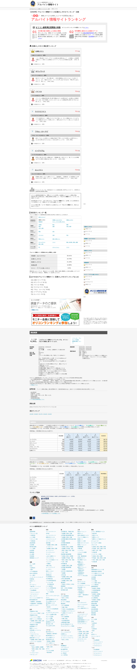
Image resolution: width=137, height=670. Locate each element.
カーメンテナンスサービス (52, 595)
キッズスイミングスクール (67, 637)
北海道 (40, 224)
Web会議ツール (81, 587)
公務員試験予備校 (65, 622)
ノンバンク (38, 586)
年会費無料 (33, 590)
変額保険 (93, 613)
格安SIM (94, 533)
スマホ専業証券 (33, 571)
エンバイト (39, 170)
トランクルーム (50, 558)
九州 (43, 620)
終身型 (94, 588)
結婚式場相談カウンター (84, 620)
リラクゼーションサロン (67, 635)
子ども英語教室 (65, 596)
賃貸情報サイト (33, 626)
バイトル (38, 91)
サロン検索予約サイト (83, 608)
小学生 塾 (63, 575)
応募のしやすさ (88, 226)
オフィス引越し (50, 616)
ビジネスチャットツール (84, 585)
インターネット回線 (96, 554)
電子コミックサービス (51, 605)
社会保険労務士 (70, 609)
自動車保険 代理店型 (96, 571)
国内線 (48, 641)
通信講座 (63, 603)
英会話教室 (63, 599)
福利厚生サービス (50, 622)
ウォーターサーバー (51, 531)
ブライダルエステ (82, 602)
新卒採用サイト (81, 565)
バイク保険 (32, 537)
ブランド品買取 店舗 (51, 614)
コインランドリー (50, 541)
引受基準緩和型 (96, 590)
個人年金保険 (94, 611)
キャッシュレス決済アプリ (36, 597)
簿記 (66, 607)
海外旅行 (55, 633)
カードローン (33, 584)
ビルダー (33, 645)
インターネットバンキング (36, 577)
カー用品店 (63, 653)
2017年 (40, 414)
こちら (86, 27)
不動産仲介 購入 (34, 615)
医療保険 (32, 552)
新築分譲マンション (35, 637)
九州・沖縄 (41, 228)
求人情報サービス (82, 559)
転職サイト (80, 539)
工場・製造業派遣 (82, 556)
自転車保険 (32, 543)
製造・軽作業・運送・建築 (72, 242)
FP (62, 605)
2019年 (31, 414)
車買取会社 (49, 575)
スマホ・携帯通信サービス (98, 531)
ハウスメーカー (35, 652)
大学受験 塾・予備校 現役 (67, 531)
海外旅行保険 (33, 546)
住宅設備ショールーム (35, 630)
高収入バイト (41, 239)
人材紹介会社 (81, 570)
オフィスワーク (42, 242)
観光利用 (49, 652)
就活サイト (80, 533)
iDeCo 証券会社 (34, 573)
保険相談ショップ (34, 558)
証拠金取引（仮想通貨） (37, 603)
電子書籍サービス (50, 603)
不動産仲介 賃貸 (34, 624)
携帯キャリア (95, 537)
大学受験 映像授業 (65, 543)
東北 (53, 224)
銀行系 (32, 586)
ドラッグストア (65, 647)
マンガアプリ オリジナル (52, 612)
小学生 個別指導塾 (65, 578)
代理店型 (33, 535)
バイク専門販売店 (51, 588)
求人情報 (84, 660)
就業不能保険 (94, 601)
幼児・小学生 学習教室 (66, 588)
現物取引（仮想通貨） (36, 601)
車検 (47, 593)
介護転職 (80, 548)
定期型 (98, 588)
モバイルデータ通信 (96, 543)
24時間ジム (64, 634)
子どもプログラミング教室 (67, 626)
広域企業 (94, 552)
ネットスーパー (50, 550)
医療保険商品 (94, 586)
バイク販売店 (49, 586)
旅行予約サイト (50, 631)
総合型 (48, 607)
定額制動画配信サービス (52, 599)
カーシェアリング (50, 567)
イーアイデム (39, 151)
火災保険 (32, 544)
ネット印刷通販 (81, 583)
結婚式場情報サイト (83, 621)
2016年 (45, 414)
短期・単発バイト (56, 239)
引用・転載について (76, 660)
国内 (48, 646)
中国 (105, 548)
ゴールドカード (35, 594)
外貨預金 (32, 579)
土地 (43, 613)
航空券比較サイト (50, 635)
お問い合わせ (68, 660)
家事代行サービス (50, 537)
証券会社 (33, 567)
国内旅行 (49, 633)
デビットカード (33, 596)
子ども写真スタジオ (51, 601)
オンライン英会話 (65, 601)
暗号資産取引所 (33, 599)
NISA (31, 565)
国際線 (53, 641)
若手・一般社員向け (84, 594)
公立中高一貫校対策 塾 (66, 571)
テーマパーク (81, 641)
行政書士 (64, 611)
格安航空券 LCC (50, 639)
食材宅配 (48, 543)
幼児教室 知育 (64, 590)
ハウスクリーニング (51, 539)
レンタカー (49, 569)
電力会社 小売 (49, 623)
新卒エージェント (82, 568)
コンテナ (49, 561)
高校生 (63, 584)
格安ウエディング (82, 616)
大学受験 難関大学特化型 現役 (68, 539)
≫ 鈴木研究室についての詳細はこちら (50, 513)
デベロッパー (34, 654)
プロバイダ (94, 544)
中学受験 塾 (64, 563)
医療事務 (67, 605)
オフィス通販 (49, 618)
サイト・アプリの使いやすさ (58, 221)
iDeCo (92, 626)
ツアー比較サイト (50, 643)
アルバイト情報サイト (83, 537)
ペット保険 (32, 548)
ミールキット (49, 546)
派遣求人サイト (81, 558)
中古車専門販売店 (51, 580)
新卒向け (81, 596)
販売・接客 (41, 244)
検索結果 (40, 221)
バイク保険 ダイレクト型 (97, 573)
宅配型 (48, 563)
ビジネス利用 (50, 650)
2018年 (36, 414)
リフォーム (32, 632)
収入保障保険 (95, 596)
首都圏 (32, 620)
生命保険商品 (94, 592)
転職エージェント (82, 544)
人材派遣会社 (81, 573)
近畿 (53, 226)
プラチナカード (98, 645)
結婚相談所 (80, 618)
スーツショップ (65, 651)
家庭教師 (63, 586)
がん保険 (32, 554)
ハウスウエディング (83, 614)
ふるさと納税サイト (51, 556)
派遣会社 (80, 554)
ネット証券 (32, 564)
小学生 (72, 584)
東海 (40, 226)
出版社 (48, 610)
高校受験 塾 (64, 544)
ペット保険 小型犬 (96, 582)
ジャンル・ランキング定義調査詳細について (76, 340)
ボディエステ (81, 606)
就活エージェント (82, 531)
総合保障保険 (94, 609)
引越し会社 (49, 565)
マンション (33, 613)
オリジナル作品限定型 (52, 608)
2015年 (50, 414)
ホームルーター (95, 541)
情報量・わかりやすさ (57, 220)
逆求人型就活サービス (83, 535)
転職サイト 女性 (82, 541)
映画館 (79, 629)
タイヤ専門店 (64, 655)
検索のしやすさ (69, 220)
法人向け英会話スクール (67, 624)
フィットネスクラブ (66, 632)
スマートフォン (55, 247)
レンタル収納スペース (52, 559)
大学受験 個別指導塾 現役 (67, 535)
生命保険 (32, 550)
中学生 (68, 584)
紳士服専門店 (64, 649)
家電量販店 (63, 645)
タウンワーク (40, 71)
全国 (86, 637)
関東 (67, 224)
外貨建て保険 (94, 605)
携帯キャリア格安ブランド (99, 539)
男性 (40, 231)
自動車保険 (32, 531)
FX (30, 582)
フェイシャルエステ (83, 604)
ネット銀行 (32, 575)
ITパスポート (69, 613)
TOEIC (63, 609)
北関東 (37, 647)
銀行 (32, 569)
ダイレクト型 (34, 533)
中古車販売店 (49, 578)
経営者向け (81, 591)
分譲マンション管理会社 (36, 618)
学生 (67, 235)
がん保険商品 (94, 597)
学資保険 (32, 556)
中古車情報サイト (50, 576)
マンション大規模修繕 (35, 622)
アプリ (67, 247)
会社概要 (45, 660)
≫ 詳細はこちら (34, 385)
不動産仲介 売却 (34, 611)
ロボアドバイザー (34, 605)
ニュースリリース (52, 660)
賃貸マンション (33, 628)
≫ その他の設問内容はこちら (37, 399)
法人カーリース (81, 581)
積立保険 (93, 614)
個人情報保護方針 (60, 660)
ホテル (47, 648)
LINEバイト (39, 51)
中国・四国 (68, 226)
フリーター (41, 235)
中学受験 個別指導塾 (66, 567)
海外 (51, 646)
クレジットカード (34, 588)
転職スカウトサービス (83, 543)
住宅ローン (32, 581)
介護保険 (93, 607)
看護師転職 (80, 546)
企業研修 (80, 589)
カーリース (49, 573)
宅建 (63, 607)
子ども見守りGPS (50, 625)
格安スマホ (95, 535)
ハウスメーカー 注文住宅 (35, 641)
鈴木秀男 (91, 36)
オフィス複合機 (50, 620)
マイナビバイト (40, 111)
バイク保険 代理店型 (96, 575)
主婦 (53, 235)
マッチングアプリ (82, 623)
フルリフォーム (35, 634)
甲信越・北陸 (69, 548)
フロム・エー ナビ (41, 131)
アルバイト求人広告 (83, 575)
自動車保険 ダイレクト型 (97, 569)
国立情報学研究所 (89, 33)
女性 (53, 231)
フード (53, 242)
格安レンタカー (50, 571)
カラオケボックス (82, 639)
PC (39, 247)
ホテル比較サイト (50, 637)
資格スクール (64, 614)
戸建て (39, 613)
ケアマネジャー (71, 611)
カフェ (47, 597)
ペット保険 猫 (94, 584)
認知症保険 (94, 603)
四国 (93, 550)
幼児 (63, 597)
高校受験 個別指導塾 (66, 554)
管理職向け (81, 592)
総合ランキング (42, 217)
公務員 (63, 613)
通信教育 (63, 582)
